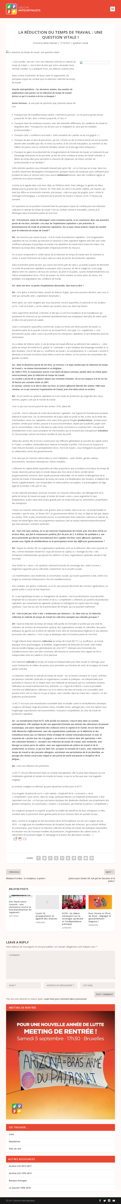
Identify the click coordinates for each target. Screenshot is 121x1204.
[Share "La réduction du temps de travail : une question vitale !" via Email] (86, 858)
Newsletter (14, 1141)
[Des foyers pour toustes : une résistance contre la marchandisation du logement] (21, 896)
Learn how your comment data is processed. (65, 998)
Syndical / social (80, 43)
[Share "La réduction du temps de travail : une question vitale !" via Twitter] (44, 858)
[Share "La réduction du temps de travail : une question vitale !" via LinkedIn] (68, 858)
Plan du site (15, 1148)
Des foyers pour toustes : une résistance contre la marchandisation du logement (20, 907)
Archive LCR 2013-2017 (20, 1166)
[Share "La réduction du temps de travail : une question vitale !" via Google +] (50, 858)
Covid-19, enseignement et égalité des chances (46, 916)
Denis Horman (50, 43)
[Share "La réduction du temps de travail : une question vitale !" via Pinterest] (62, 858)
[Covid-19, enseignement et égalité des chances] (47, 902)
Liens (11, 1134)
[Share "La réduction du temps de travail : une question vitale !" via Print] (92, 858)
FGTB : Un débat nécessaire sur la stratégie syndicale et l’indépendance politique (72, 918)
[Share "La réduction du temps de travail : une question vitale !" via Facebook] (38, 858)
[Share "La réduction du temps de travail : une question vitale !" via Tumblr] (56, 858)
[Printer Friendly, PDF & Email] (20, 839)
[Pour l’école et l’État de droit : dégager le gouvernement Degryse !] (100, 902)
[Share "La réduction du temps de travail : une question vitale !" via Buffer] (74, 858)
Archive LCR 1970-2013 (20, 1173)
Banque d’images (18, 1180)
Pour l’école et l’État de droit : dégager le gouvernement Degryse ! (100, 917)
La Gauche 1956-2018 (20, 1187)
